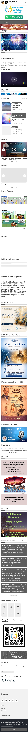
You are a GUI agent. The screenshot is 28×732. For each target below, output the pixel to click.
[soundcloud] (18, 613)
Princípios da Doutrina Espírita (12, 290)
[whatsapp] (4, 613)
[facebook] (4, 606)
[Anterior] (2, 27)
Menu (6, 22)
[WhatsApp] (12, 700)
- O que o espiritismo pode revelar (12, 285)
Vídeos (3, 708)
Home (2, 705)
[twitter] (11, 613)
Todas (23, 98)
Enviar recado (13, 595)
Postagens (4, 710)
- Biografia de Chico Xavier (12, 295)
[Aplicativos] (25, 2)
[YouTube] (9, 700)
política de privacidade (7, 726)
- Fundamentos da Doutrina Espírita (13, 288)
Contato (3, 713)
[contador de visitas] (8, 680)
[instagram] (11, 606)
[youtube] (18, 606)
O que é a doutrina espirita (13, 283)
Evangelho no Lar (5, 715)
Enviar (23, 540)
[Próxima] (25, 27)
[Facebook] (6, 700)
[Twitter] (16, 700)
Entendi (14, 729)
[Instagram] (2, 700)
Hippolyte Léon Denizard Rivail (12, 282)
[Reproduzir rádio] (6, 2)
